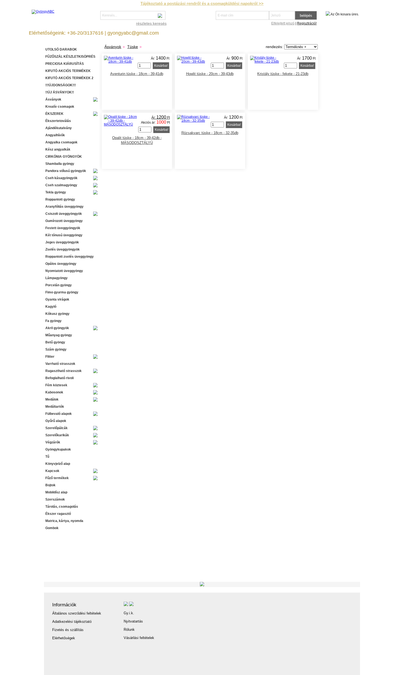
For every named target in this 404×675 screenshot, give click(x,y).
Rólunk (129, 629)
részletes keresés (151, 23)
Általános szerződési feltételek (76, 613)
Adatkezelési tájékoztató (72, 622)
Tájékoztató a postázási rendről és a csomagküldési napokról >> (202, 3)
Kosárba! (161, 66)
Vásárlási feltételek (139, 638)
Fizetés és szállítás (68, 630)
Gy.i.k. (129, 613)
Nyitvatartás (133, 621)
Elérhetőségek (63, 638)
